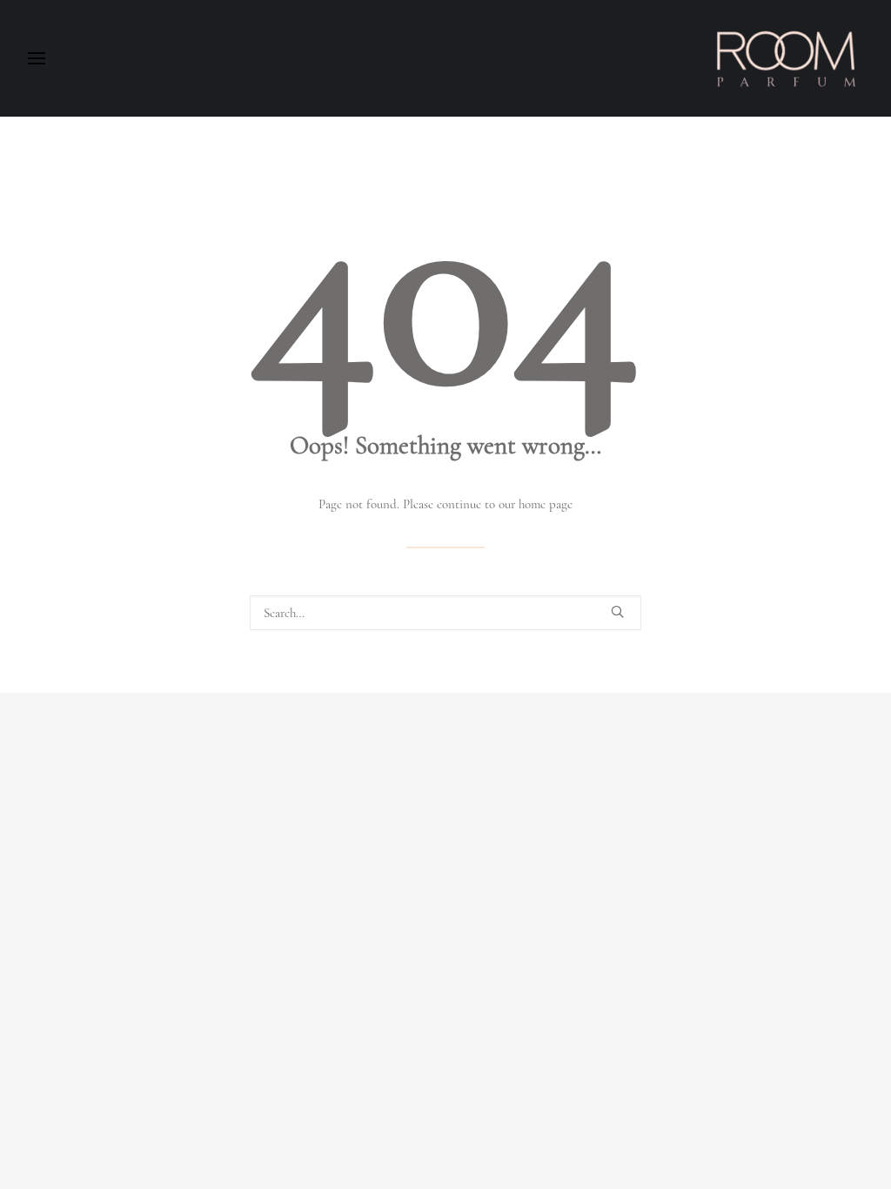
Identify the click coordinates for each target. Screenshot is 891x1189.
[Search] (445, 612)
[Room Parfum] (786, 58)
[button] (617, 611)
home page (546, 504)
